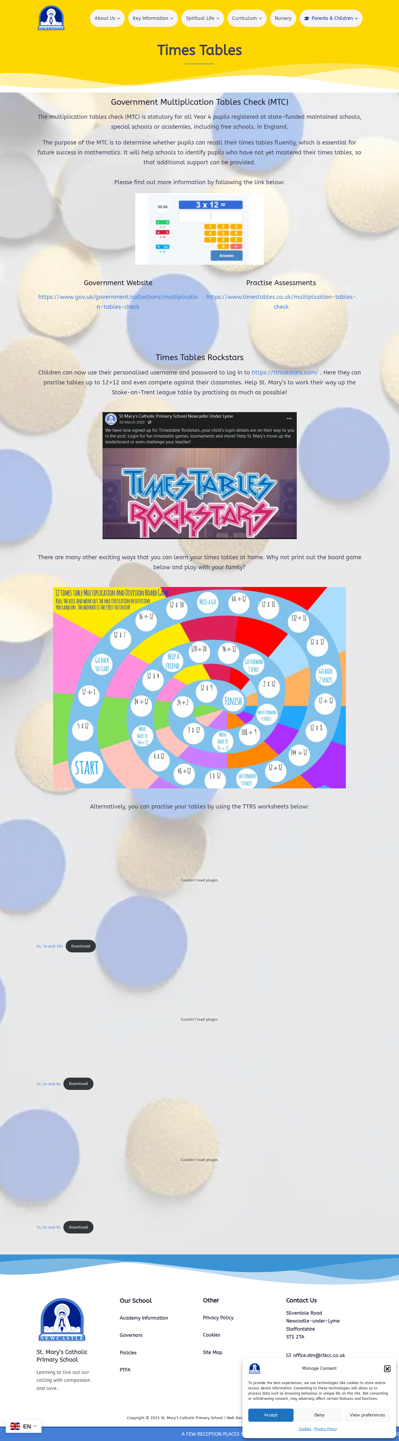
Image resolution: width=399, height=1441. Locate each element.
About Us (105, 18)
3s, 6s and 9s (48, 1227)
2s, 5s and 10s (50, 946)
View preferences (367, 1415)
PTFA (125, 1370)
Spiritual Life (200, 18)
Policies (128, 1352)
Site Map (212, 1352)
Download (80, 946)
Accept (271, 1415)
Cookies (305, 1429)
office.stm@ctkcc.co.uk (319, 1355)
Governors (131, 1335)
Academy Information (144, 1318)
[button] (387, 1369)
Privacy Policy (325, 1429)
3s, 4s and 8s (48, 1083)
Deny (319, 1415)
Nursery (283, 18)
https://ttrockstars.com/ (285, 372)
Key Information (150, 18)
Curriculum (244, 18)
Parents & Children (332, 18)
